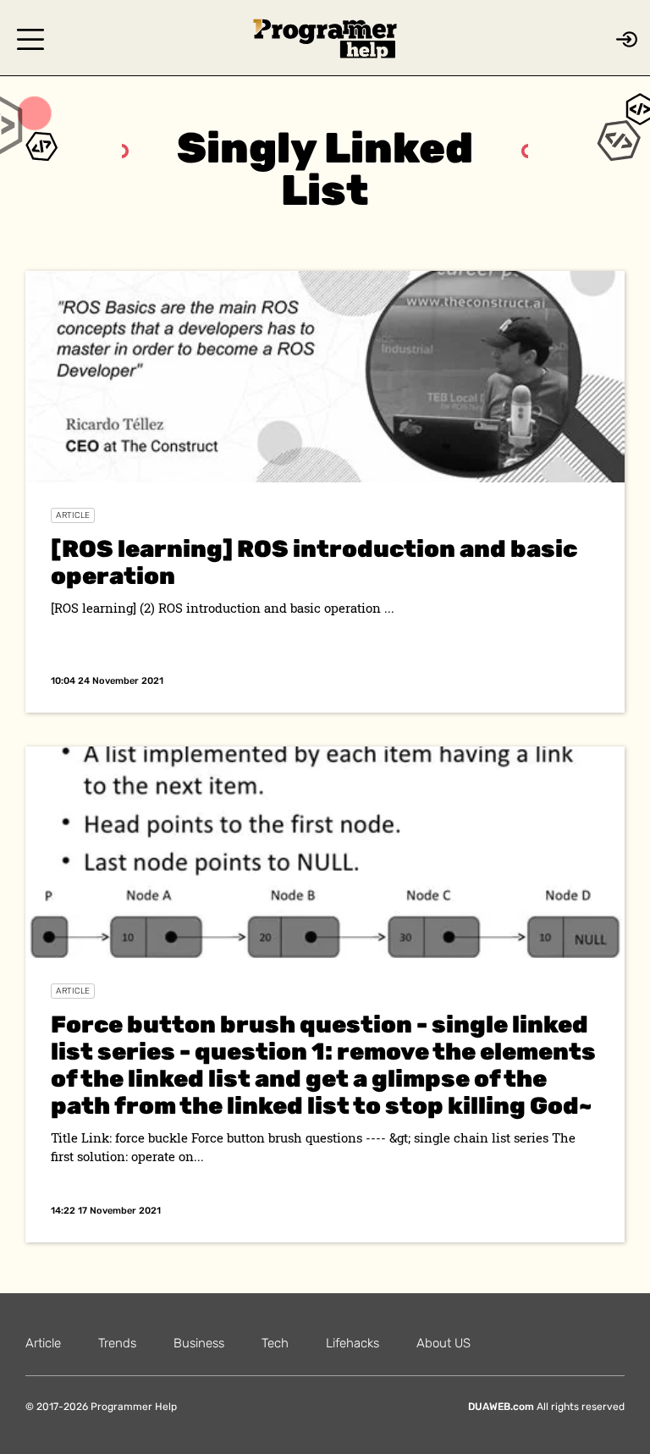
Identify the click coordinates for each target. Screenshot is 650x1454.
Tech (275, 1343)
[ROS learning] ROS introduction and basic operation (314, 562)
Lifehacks (352, 1343)
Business (199, 1343)
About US (443, 1343)
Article (73, 515)
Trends (117, 1343)
